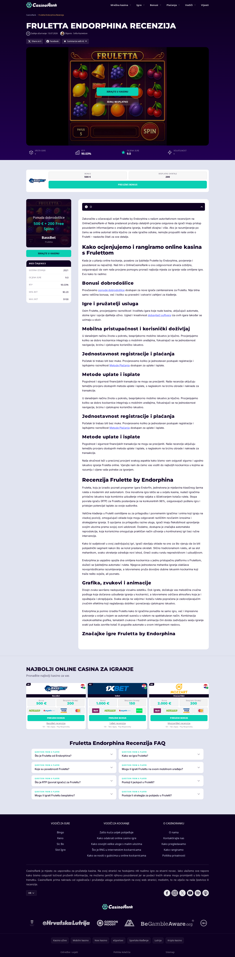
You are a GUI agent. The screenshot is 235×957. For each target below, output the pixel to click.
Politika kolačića (121, 952)
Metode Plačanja (119, 365)
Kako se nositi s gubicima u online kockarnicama (116, 855)
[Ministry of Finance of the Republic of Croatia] (32, 923)
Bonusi (154, 5)
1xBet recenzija (117, 723)
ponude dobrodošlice (111, 290)
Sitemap (170, 952)
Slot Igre (60, 850)
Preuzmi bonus (128, 184)
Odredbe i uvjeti (69, 952)
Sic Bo (60, 844)
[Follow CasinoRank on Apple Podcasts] (205, 893)
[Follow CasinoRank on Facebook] (167, 893)
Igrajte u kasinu (117, 91)
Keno (60, 838)
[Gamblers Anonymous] (129, 923)
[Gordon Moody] (107, 923)
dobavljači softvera (159, 315)
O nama (174, 832)
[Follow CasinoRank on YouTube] (190, 893)
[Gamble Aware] (167, 923)
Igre (139, 5)
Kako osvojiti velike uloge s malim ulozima (116, 844)
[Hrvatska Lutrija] (66, 923)
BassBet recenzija (55, 723)
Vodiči (189, 5)
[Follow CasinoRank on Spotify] (198, 893)
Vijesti (205, 5)
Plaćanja (172, 5)
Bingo (60, 832)
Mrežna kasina (119, 5)
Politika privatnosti (173, 855)
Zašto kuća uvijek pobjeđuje (116, 832)
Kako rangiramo (174, 850)
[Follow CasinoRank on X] (182, 893)
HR (29, 892)
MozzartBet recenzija (179, 723)
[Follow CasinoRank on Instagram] (175, 893)
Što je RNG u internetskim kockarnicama (116, 850)
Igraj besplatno (117, 101)
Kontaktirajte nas (173, 838)
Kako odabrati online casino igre (116, 838)
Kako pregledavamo (174, 844)
